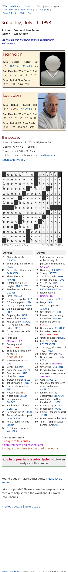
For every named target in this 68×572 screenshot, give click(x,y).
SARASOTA (12, 273)
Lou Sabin (20, 9)
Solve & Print (9, 13)
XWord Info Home (11, 6)
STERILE (57, 312)
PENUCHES (52, 334)
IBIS (30, 299)
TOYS (61, 279)
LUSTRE (57, 402)
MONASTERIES (14, 341)
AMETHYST (22, 286)
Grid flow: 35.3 (47, 155)
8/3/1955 (14, 109)
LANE (24, 373)
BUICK (58, 405)
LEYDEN (59, 395)
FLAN (44, 415)
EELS (27, 379)
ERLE (17, 328)
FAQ (22, 13)
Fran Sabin (7, 9)
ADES (59, 299)
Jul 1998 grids (42, 9)
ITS (56, 283)
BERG (62, 337)
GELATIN (11, 260)
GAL (9, 363)
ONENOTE (58, 366)
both (29, 9)
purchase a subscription (33, 459)
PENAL (26, 321)
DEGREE (11, 292)
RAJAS (10, 266)
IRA (30, 302)
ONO (55, 424)
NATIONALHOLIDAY (50, 289)
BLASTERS (59, 328)
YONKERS (12, 431)
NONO (58, 408)
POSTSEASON (47, 344)
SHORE (28, 370)
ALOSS (29, 305)
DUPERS (57, 363)
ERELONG (57, 270)
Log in (7, 459)
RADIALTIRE (46, 295)
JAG (50, 302)
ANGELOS (45, 389)
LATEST (52, 273)
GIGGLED (46, 376)
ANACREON (14, 418)
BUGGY (28, 383)
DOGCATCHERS (15, 357)
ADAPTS (11, 279)
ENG (9, 389)
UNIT (23, 366)
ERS (64, 418)
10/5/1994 (15, 66)
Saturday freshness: (12, 159)
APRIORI (44, 308)
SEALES (44, 325)
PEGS (21, 376)
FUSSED (22, 395)
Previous (29, 6)
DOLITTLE (12, 408)
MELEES (18, 295)
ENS (59, 354)
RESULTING (13, 347)
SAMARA (57, 318)
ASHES (61, 276)
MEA (50, 350)
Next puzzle (32, 506)
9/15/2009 (27, 66)
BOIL (24, 315)
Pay (29, 13)
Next (39, 6)
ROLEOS (11, 402)
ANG (9, 334)
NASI (23, 392)
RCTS (43, 360)
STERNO (27, 412)
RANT (23, 318)
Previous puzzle (12, 506)
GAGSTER (52, 379)
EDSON (11, 424)
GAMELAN (45, 266)
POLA (9, 312)
